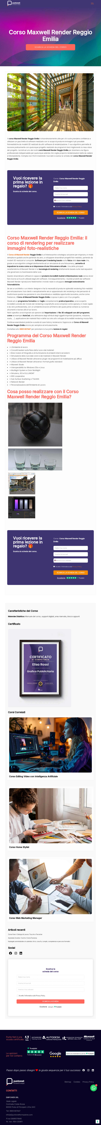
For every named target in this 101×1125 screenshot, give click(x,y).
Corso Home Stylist (19, 847)
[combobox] (56, 200)
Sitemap (67, 1082)
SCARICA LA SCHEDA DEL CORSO (50, 47)
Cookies (77, 1082)
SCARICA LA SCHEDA (50, 1001)
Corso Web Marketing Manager (25, 918)
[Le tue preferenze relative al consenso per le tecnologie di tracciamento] (97, 1121)
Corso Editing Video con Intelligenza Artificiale (33, 776)
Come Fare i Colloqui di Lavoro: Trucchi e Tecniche (25, 934)
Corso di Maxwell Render (19, 255)
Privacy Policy (76, 206)
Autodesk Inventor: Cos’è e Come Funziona (22, 938)
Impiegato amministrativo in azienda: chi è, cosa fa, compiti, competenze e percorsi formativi (39, 941)
